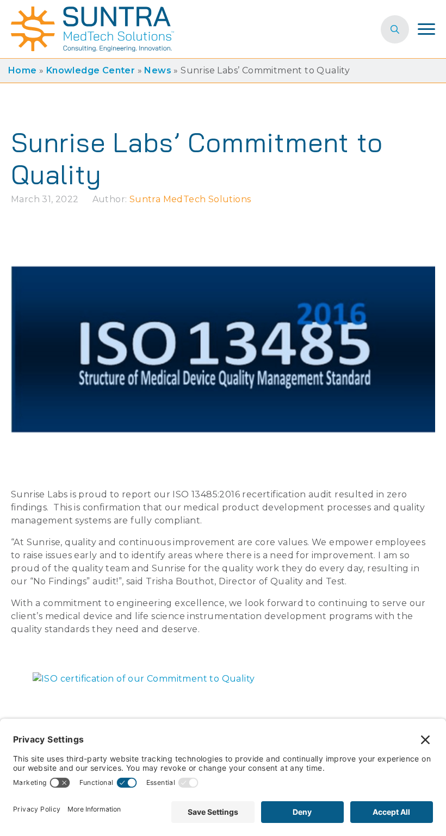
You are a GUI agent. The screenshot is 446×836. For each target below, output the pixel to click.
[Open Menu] (426, 29)
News (157, 70)
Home (22, 70)
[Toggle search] (395, 29)
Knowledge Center (90, 70)
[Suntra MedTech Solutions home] (92, 29)
